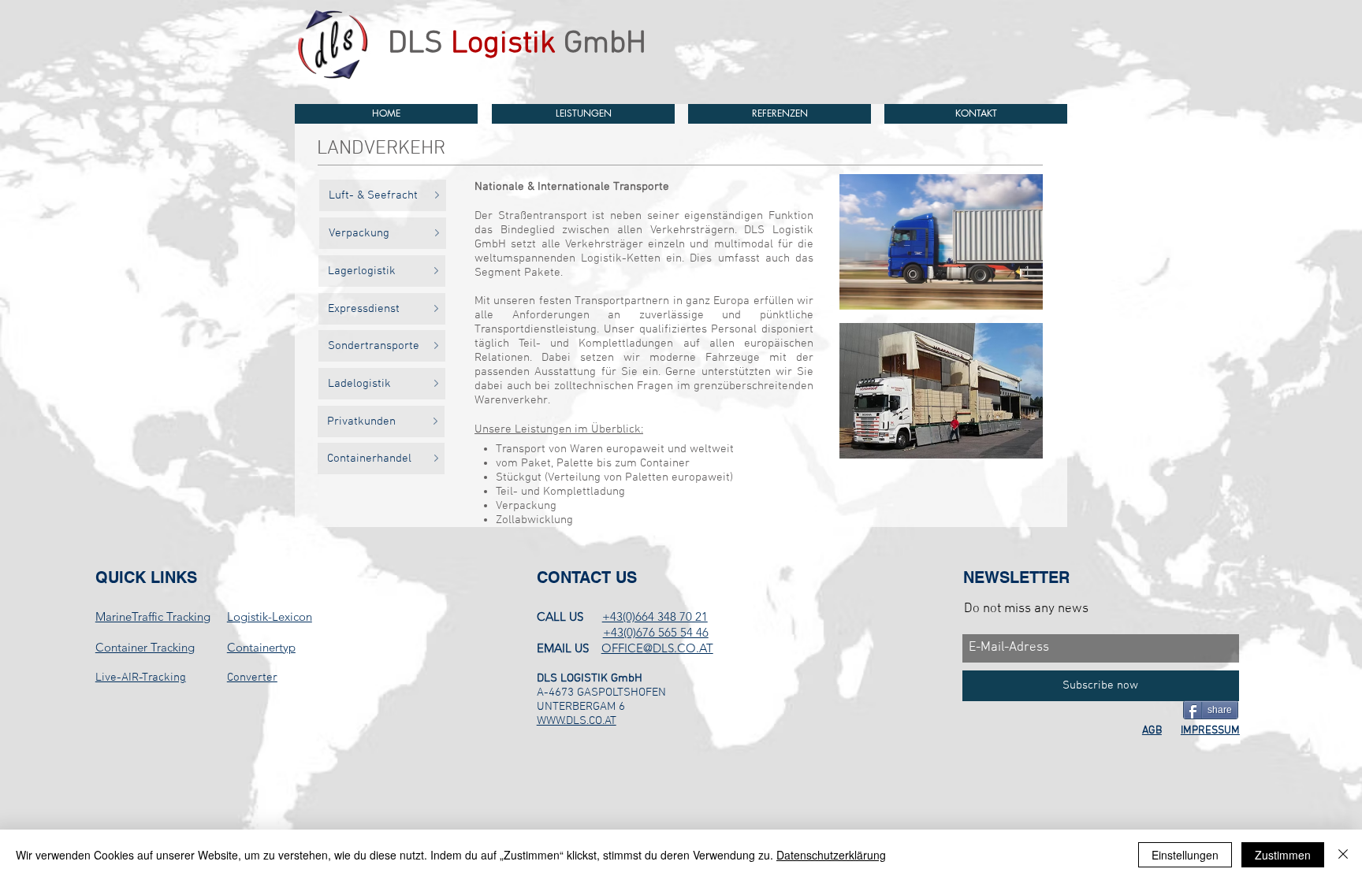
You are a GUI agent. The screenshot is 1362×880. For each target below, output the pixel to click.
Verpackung (526, 506)
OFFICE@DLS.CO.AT (657, 648)
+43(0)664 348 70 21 (655, 616)
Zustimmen (1283, 855)
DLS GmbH (517, 44)
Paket (536, 463)
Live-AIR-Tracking (140, 677)
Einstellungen (1185, 855)
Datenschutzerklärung (831, 855)
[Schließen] (1343, 854)
